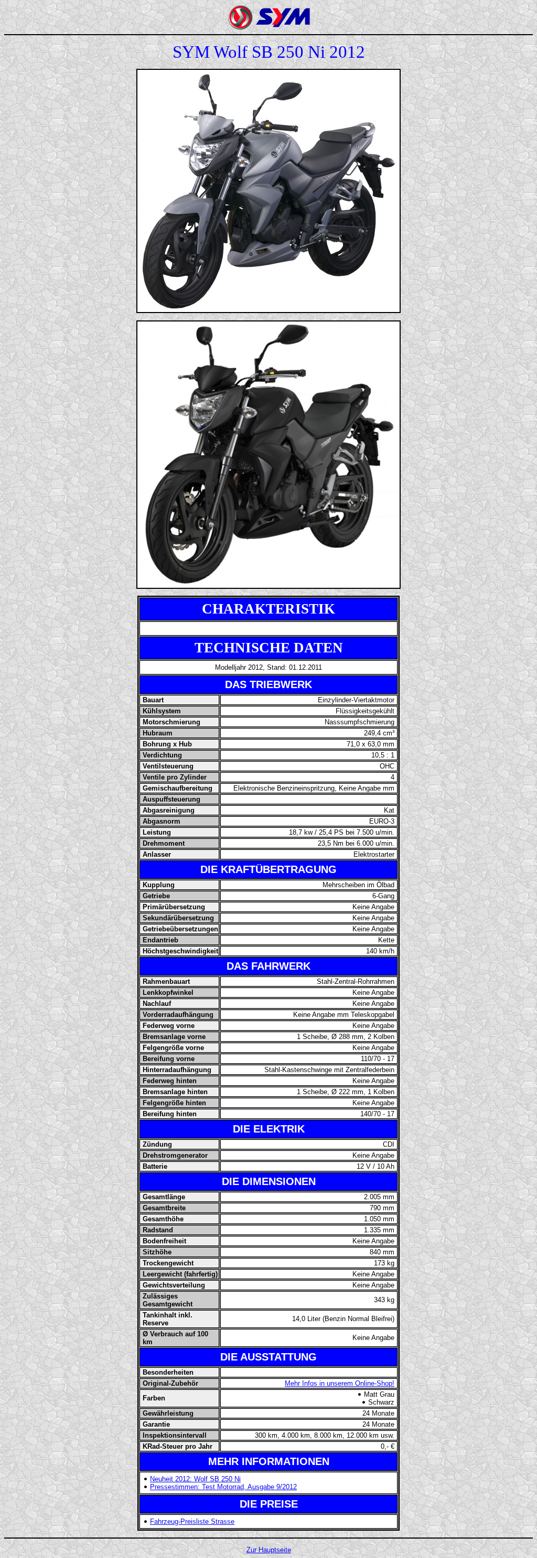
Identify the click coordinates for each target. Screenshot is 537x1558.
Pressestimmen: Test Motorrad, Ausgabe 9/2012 (223, 1487)
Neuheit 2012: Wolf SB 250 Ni (195, 1479)
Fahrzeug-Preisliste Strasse (192, 1521)
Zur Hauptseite (268, 1550)
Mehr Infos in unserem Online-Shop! (339, 1383)
